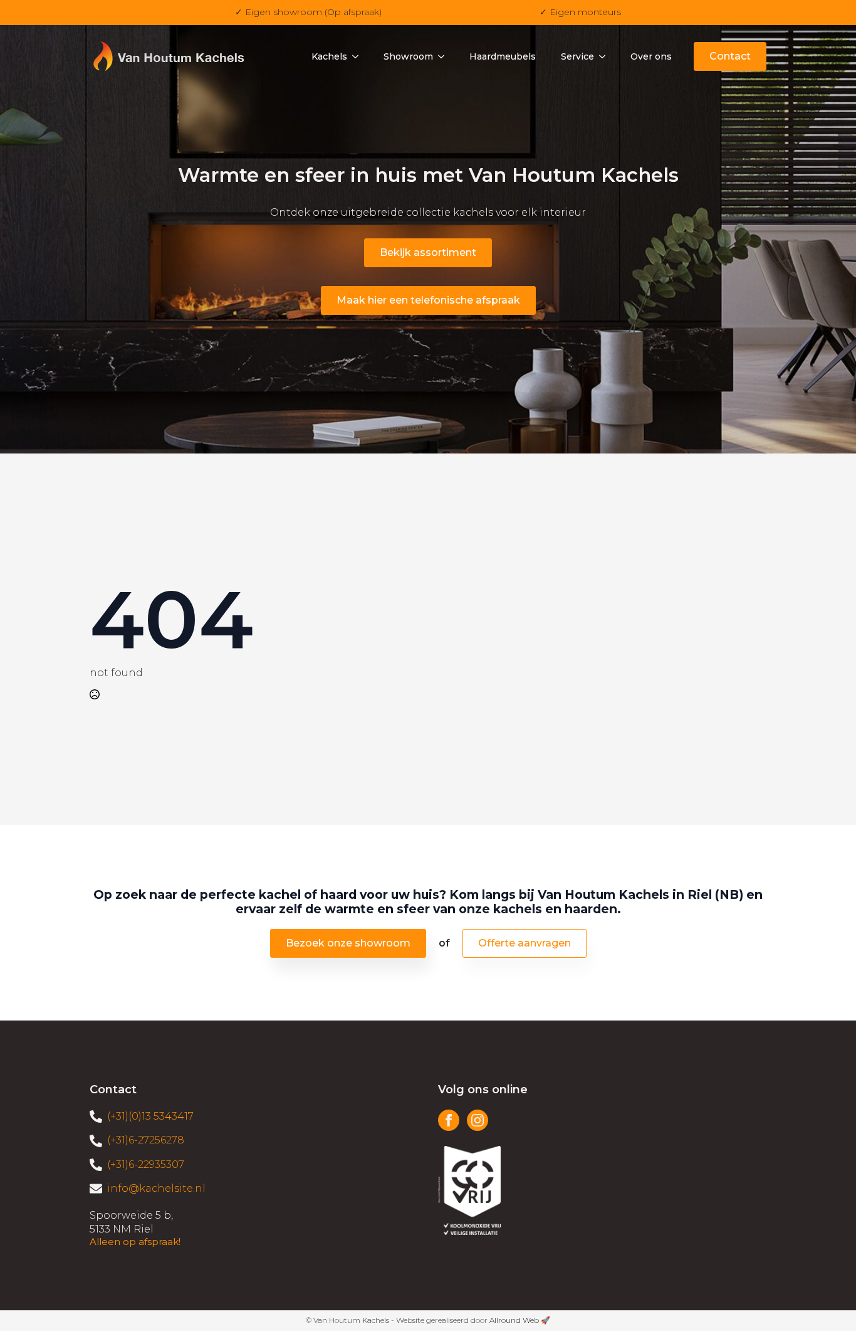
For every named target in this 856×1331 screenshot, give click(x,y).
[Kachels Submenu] (359, 56)
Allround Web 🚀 (519, 1320)
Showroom (408, 56)
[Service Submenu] (606, 56)
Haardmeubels (502, 56)
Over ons (651, 56)
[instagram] (477, 1120)
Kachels (329, 56)
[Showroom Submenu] (445, 56)
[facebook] (448, 1120)
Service (577, 56)
